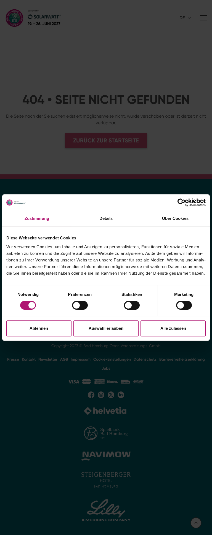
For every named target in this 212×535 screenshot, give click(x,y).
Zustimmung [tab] (37, 218)
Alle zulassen (173, 328)
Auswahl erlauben (106, 328)
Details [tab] (106, 218)
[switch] (80, 305)
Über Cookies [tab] (175, 218)
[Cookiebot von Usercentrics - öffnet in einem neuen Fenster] (181, 202)
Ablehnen (39, 328)
